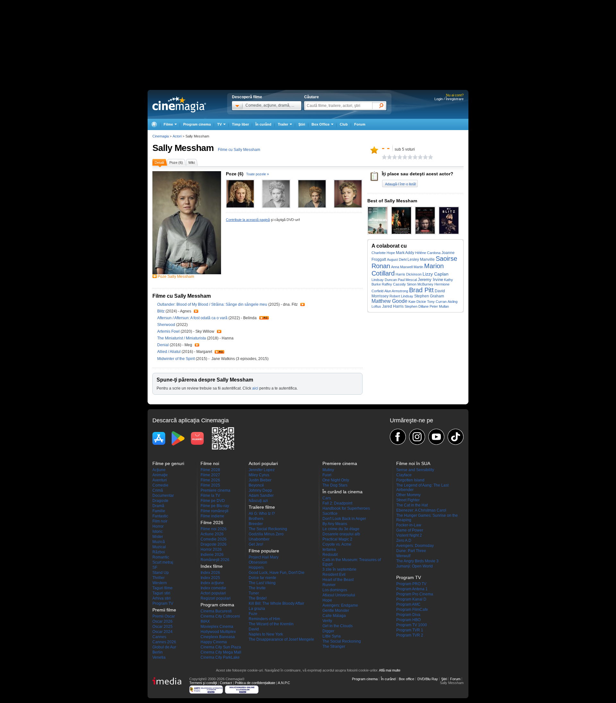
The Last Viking (262, 583)
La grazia (257, 608)
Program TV (162, 603)
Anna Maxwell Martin (407, 267)
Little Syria (331, 636)
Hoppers (256, 567)
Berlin (157, 652)
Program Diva (408, 614)
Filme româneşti (214, 511)
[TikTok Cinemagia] (456, 437)
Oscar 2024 (162, 631)
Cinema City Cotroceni (220, 616)
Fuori (326, 475)
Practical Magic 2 (337, 539)
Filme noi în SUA (413, 463)
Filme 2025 (210, 485)
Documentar (163, 495)
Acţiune (159, 470)
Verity (327, 621)
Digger (328, 631)
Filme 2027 (210, 475)
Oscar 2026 (162, 621)
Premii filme (164, 609)
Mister (157, 536)
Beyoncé (256, 485)
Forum (359, 124)
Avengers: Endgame (340, 605)
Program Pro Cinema (414, 594)
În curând (263, 124)
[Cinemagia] (154, 124)
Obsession (258, 562)
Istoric (157, 531)
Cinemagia (160, 136)
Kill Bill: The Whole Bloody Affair (276, 603)
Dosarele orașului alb (341, 534)
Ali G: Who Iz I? (262, 513)
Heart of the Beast (338, 579)
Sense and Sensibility (415, 470)
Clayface (404, 475)
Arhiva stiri (161, 598)
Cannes (159, 637)
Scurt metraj (162, 562)
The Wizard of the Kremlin (271, 624)
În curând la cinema (342, 491)
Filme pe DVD (213, 500)
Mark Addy (405, 252)
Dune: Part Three (411, 551)
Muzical (159, 547)
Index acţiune (212, 583)
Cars (326, 498)
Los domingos (334, 590)
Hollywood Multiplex (218, 631)
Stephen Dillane (417, 306)
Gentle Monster (335, 610)
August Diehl (396, 259)
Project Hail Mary (263, 557)
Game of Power (409, 530)
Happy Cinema (214, 642)
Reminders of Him (264, 619)
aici (255, 388)
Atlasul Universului (338, 595)
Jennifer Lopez (262, 470)
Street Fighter (408, 500)
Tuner (254, 593)
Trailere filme (262, 507)
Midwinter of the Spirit (176, 358)
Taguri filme (162, 588)
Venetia (159, 657)
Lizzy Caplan (436, 274)
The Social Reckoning (268, 529)
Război (158, 552)
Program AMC (408, 604)
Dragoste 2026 (214, 544)
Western (159, 583)
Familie (158, 511)
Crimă (157, 490)
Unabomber (259, 539)
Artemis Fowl (169, 331)
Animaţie (160, 475)
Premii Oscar (163, 616)
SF (154, 567)
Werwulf (403, 556)
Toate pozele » (257, 174)
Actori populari (213, 593)
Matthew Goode (389, 301)
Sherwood (166, 324)
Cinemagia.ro (179, 104)
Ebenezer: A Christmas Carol (421, 510)
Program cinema (197, 124)
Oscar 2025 (162, 626)
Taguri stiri (161, 593)
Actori (177, 136)
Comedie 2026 (214, 539)
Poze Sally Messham (176, 276)
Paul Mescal (407, 280)
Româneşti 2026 (215, 560)
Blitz (161, 311)
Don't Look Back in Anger (344, 518)
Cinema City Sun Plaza (221, 647)
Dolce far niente (262, 578)
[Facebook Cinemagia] (398, 437)
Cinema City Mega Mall (221, 652)
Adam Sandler (261, 495)
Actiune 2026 (212, 534)
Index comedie (213, 588)
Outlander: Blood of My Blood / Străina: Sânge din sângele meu (212, 304)
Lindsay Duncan (384, 280)
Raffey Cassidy (394, 284)
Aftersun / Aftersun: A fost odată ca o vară (192, 318)
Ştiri (301, 124)
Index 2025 (210, 578)
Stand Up (160, 572)
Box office (406, 679)
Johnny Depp (260, 490)
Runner (329, 585)
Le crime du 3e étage (340, 529)
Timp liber (240, 124)
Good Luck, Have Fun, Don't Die (276, 572)
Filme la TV (210, 495)
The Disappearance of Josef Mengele (281, 639)
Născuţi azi (258, 500)
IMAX (205, 621)
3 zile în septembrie (339, 569)
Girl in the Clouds (337, 626)
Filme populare (264, 550)
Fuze (253, 613)
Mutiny (328, 470)
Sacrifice (330, 513)
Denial (163, 345)
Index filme (212, 566)
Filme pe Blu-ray (215, 506)
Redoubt (330, 554)
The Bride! (258, 598)
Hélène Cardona (428, 253)
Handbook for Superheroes (346, 508)
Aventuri (159, 480)
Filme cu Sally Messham (239, 149)
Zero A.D (403, 540)
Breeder (256, 524)
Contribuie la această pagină (248, 220)
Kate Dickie (417, 301)
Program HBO (408, 620)
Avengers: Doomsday (415, 545)
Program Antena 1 (412, 589)
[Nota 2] (387, 157)
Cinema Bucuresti (216, 611)
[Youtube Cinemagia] (436, 437)
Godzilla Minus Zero (266, 534)
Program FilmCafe (412, 609)
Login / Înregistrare (449, 99)
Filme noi (210, 463)
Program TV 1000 (411, 625)
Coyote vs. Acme (336, 544)
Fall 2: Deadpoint (337, 503)
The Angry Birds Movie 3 (417, 561)
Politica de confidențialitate (255, 683)
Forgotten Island (410, 480)
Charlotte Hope (383, 253)
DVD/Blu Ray (427, 679)
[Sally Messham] (186, 273)
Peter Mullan (439, 306)
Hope (327, 600)
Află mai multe (389, 670)
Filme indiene (212, 516)
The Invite (257, 588)
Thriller (158, 578)
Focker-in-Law (408, 525)
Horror (158, 526)
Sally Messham (183, 148)
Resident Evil (334, 574)
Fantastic (160, 516)
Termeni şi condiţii (203, 683)
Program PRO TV (411, 584)
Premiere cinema (215, 490)
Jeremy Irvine (430, 279)
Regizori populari (216, 598)
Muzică (158, 542)
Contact (226, 683)
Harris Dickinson (409, 274)
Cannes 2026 (164, 642)
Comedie (160, 485)
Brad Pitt (421, 290)
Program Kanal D (411, 599)
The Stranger (333, 646)
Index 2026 (210, 572)
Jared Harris (393, 306)
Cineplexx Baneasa (218, 637)
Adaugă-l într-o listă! (400, 184)
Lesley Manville (421, 259)
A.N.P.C (284, 683)
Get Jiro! (256, 544)
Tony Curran (437, 301)
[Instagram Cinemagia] (417, 437)
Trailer (302, 304)
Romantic (160, 557)
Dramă (158, 506)
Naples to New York (266, 634)
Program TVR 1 (409, 630)
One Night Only (335, 480)
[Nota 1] (384, 157)
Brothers (256, 518)
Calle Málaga (334, 615)
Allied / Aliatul (169, 351)
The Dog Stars (334, 485)
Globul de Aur (164, 647)
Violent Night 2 (409, 535)
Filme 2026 (210, 480)
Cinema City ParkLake (220, 657)
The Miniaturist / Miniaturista (181, 338)
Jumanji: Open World (414, 566)
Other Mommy (408, 495)
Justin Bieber (260, 480)
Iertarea (329, 549)
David (254, 629)
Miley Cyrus (259, 475)
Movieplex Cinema (217, 626)
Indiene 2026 (212, 554)
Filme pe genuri (168, 463)
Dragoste (160, 500)
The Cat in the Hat (412, 505)
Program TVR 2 (409, 635)
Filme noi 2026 (214, 529)
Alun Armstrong (396, 291)
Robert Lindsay (401, 296)
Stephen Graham (429, 296)
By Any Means (334, 524)
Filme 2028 (210, 470)
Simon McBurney (420, 284)
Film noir (159, 521)
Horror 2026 (211, 549)
